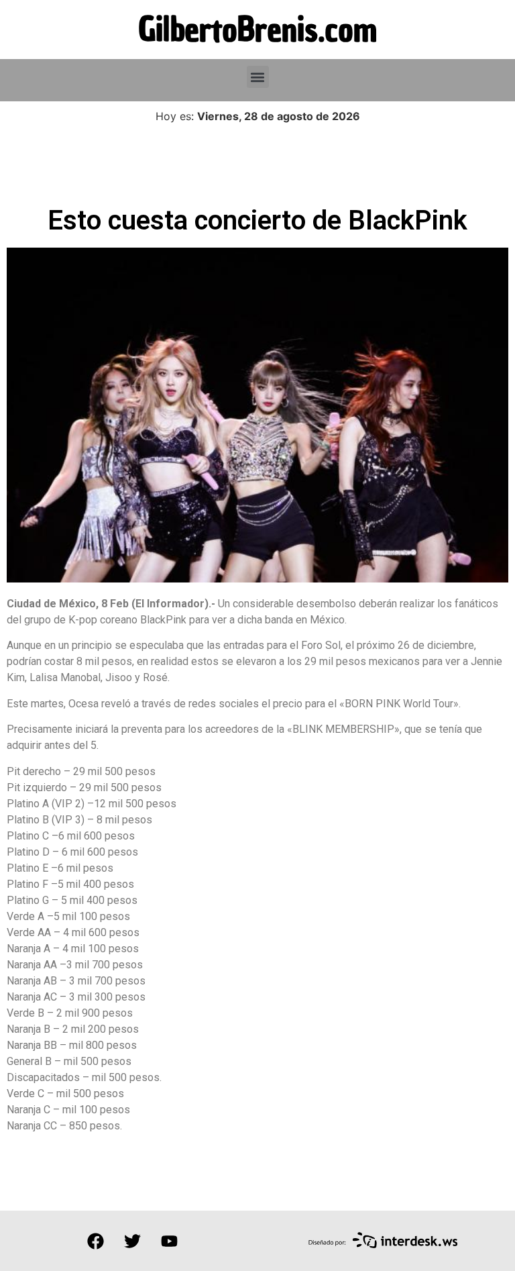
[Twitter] (132, 1241)
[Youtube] (169, 1241)
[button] (258, 77)
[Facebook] (95, 1241)
